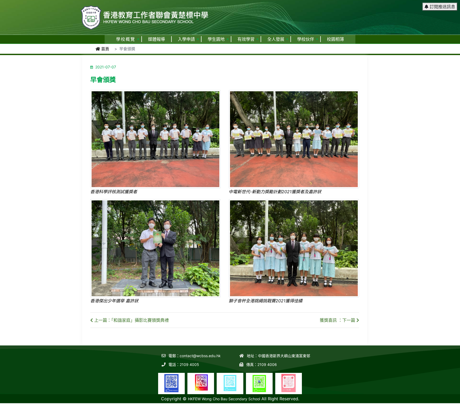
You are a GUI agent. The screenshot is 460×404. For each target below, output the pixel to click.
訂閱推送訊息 (441, 6)
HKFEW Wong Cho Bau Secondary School (224, 399)
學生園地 (216, 39)
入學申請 (186, 39)
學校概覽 (125, 39)
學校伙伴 (305, 39)
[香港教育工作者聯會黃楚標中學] (144, 15)
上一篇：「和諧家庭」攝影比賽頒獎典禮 (131, 320)
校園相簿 (335, 39)
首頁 (104, 48)
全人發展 (275, 39)
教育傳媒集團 (421, 400)
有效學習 (245, 39)
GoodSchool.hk (447, 400)
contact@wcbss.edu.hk (200, 355)
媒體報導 (156, 39)
